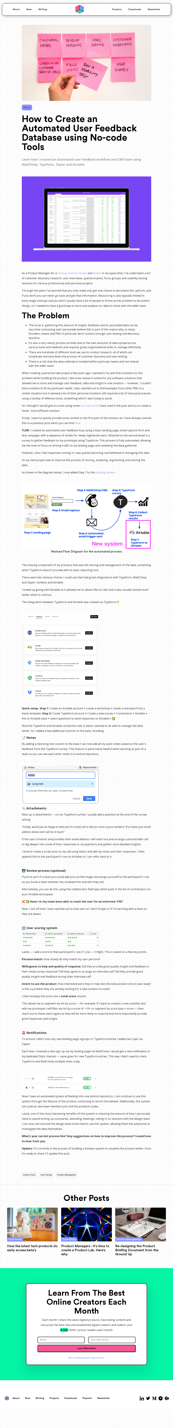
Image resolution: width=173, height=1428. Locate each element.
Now (29, 9)
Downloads (134, 9)
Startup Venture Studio (72, 273)
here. (78, 423)
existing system (105, 472)
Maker (97, 273)
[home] (80, 9)
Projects (117, 9)
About (16, 9)
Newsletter (154, 9)
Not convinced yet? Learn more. (86, 1358)
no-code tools (89, 405)
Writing (42, 9)
